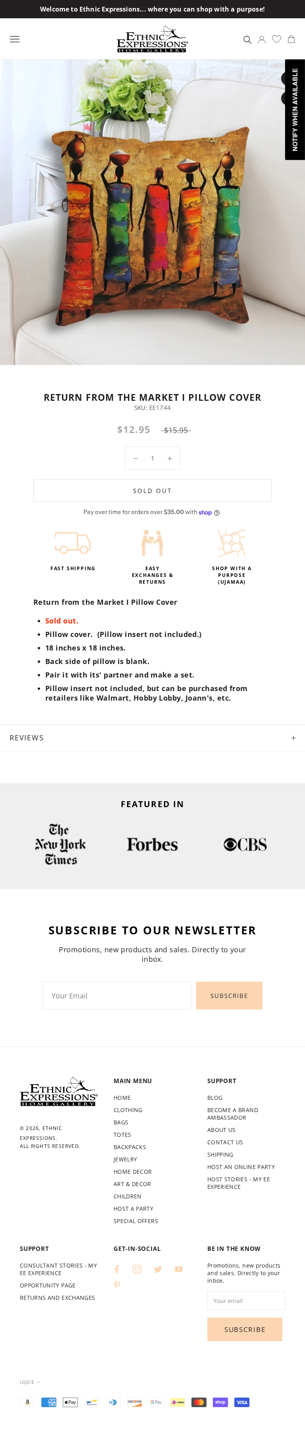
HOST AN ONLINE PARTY (241, 1167)
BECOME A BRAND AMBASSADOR (232, 1113)
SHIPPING (220, 1154)
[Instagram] (137, 1269)
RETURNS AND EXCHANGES (57, 1297)
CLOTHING (128, 1110)
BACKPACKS (130, 1147)
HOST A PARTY (133, 1208)
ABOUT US (221, 1130)
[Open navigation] (14, 38)
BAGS (121, 1122)
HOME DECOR (133, 1171)
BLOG (214, 1097)
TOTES (122, 1134)
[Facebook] (117, 1269)
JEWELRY (125, 1159)
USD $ (27, 1382)
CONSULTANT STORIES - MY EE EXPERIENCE (58, 1269)
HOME (122, 1097)
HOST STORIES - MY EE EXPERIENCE (238, 1182)
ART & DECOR (132, 1184)
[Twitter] (158, 1269)
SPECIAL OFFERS (136, 1221)
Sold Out (152, 491)
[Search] (247, 39)
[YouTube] (179, 1269)
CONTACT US (225, 1142)
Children (128, 1196)
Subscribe (229, 996)
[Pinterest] (117, 1284)
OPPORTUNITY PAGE (48, 1285)
